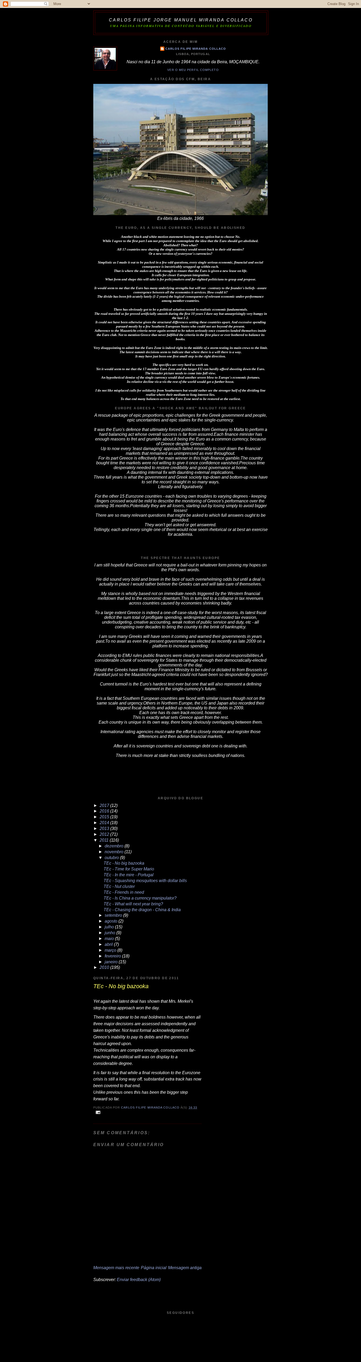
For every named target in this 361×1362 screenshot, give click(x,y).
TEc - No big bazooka (124, 863)
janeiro (112, 962)
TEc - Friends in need (124, 892)
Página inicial (153, 1267)
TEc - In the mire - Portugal (129, 875)
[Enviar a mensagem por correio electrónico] (98, 1112)
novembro (114, 852)
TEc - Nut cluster (119, 886)
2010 (105, 967)
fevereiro (113, 956)
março (111, 950)
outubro (112, 857)
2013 (105, 828)
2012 (105, 834)
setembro (114, 915)
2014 (105, 822)
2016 (105, 811)
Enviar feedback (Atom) (139, 1279)
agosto (111, 921)
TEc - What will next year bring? (133, 904)
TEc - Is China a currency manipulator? (140, 898)
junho (110, 932)
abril (109, 944)
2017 (105, 805)
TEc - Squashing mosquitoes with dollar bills (145, 880)
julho (110, 927)
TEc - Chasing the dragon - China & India (142, 909)
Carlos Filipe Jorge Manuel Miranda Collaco (181, 20)
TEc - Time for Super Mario (129, 869)
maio (110, 938)
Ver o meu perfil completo (193, 69)
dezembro (114, 846)
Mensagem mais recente (116, 1267)
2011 (105, 840)
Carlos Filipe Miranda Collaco (195, 48)
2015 (105, 817)
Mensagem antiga (185, 1267)
